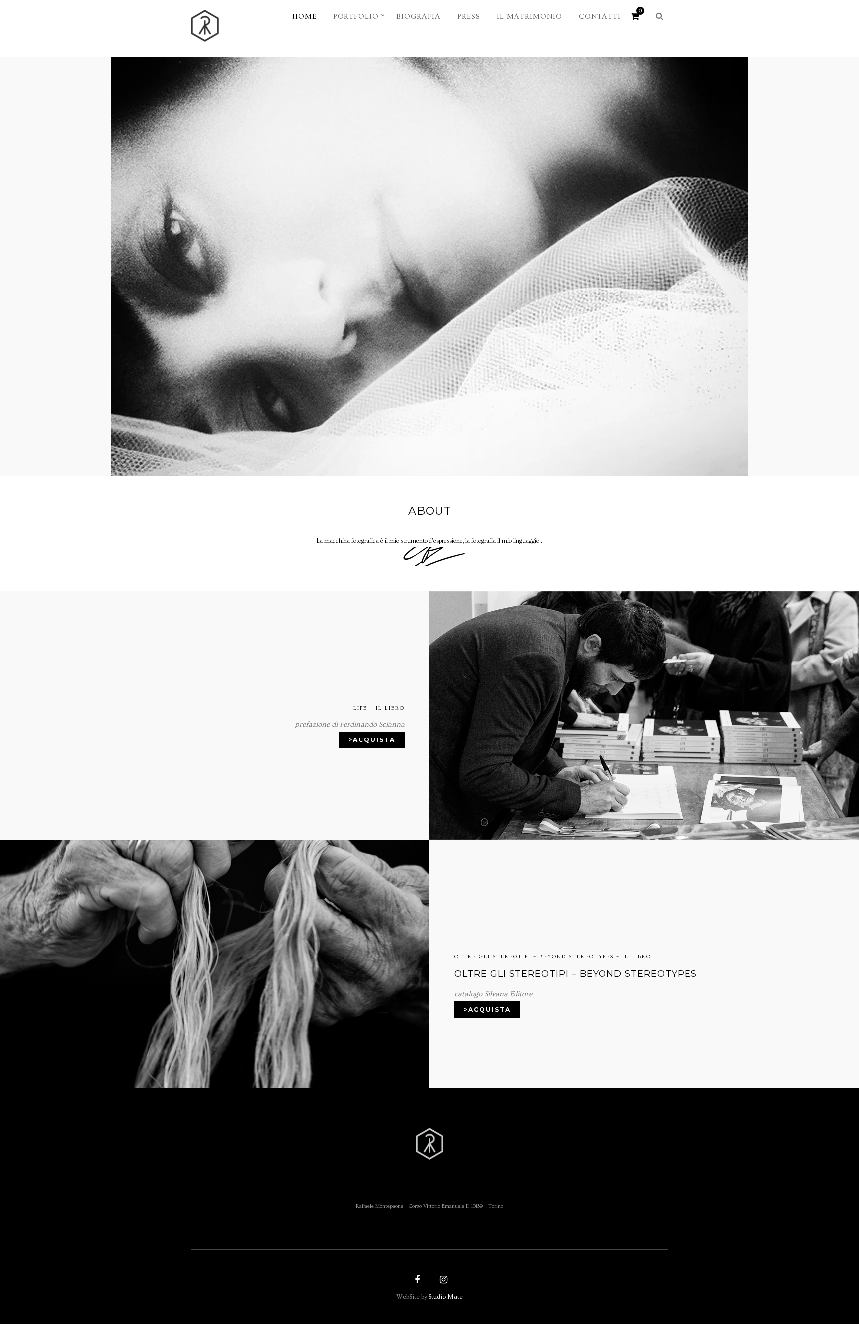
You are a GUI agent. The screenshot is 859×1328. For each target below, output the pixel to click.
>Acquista (371, 739)
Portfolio (356, 16)
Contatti (600, 16)
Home (304, 16)
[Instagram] (442, 1280)
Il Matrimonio (529, 16)
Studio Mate (446, 1296)
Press (468, 16)
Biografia (418, 16)
